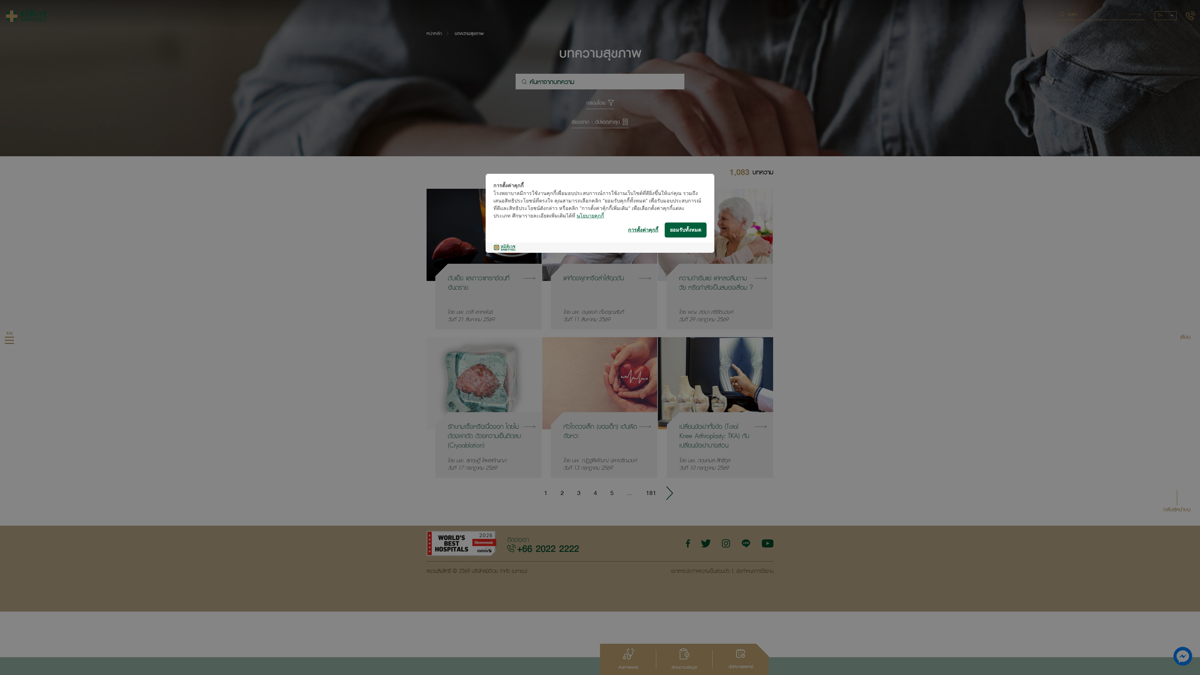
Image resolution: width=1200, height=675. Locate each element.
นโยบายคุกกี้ (590, 216)
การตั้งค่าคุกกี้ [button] (643, 230)
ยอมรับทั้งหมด (685, 230)
